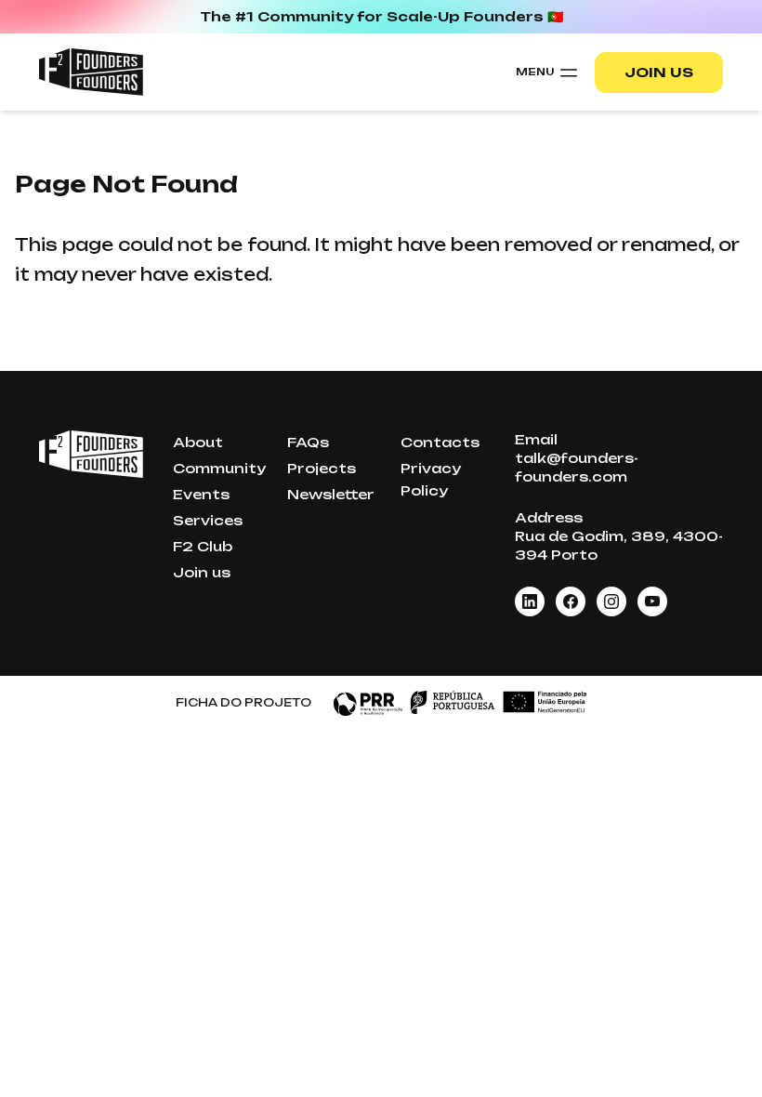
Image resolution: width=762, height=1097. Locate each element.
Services (208, 520)
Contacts (440, 442)
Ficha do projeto (243, 702)
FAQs (308, 442)
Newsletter (330, 494)
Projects (321, 468)
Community (219, 468)
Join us (658, 72)
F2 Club (202, 546)
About (198, 442)
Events (201, 494)
